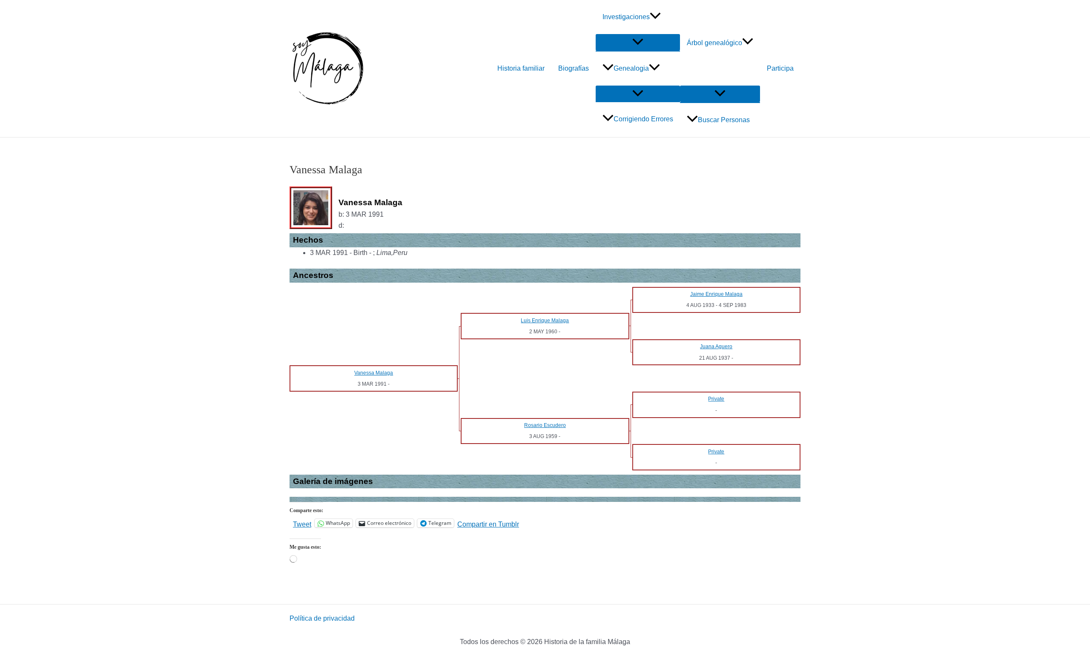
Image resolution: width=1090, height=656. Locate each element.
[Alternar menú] (638, 42)
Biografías (573, 68)
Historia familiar (521, 68)
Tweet (302, 524)
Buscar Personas (724, 119)
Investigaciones (626, 16)
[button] (655, 17)
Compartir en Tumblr (488, 524)
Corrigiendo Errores (643, 119)
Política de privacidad (322, 618)
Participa (780, 68)
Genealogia (631, 68)
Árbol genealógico (714, 42)
